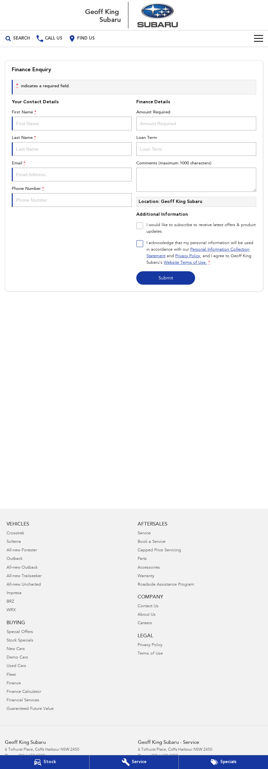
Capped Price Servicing (159, 550)
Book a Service (151, 542)
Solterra (14, 542)
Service (144, 533)
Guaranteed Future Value (30, 709)
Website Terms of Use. (185, 263)
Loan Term (146, 138)
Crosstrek (15, 533)
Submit (166, 278)
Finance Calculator (24, 692)
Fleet (11, 675)
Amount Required (153, 112)
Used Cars (16, 666)
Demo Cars (17, 658)
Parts (142, 559)
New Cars (16, 649)
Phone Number (28, 189)
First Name (24, 112)
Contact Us (148, 606)
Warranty (146, 576)
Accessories (149, 568)
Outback (15, 559)
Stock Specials (20, 641)
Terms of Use (150, 654)
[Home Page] (134, 15)
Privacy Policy (187, 256)
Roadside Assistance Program (166, 585)
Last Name (24, 138)
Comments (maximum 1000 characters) (173, 163)
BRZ (10, 602)
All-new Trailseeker (24, 576)
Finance (14, 683)
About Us (147, 615)
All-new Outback (22, 568)
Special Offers (20, 632)
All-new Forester (22, 550)
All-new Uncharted (24, 585)
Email (18, 163)
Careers (145, 623)
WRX (11, 610)
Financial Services (23, 700)
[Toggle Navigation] (258, 38)
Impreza (14, 593)
